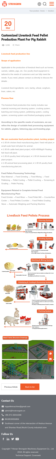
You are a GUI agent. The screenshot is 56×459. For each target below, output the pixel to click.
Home (42, 11)
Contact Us (7, 400)
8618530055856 (12, 419)
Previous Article (11, 387)
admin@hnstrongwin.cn (15, 411)
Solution (51, 11)
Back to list (30, 387)
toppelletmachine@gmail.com (17, 406)
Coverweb (36, 455)
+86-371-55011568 (13, 415)
